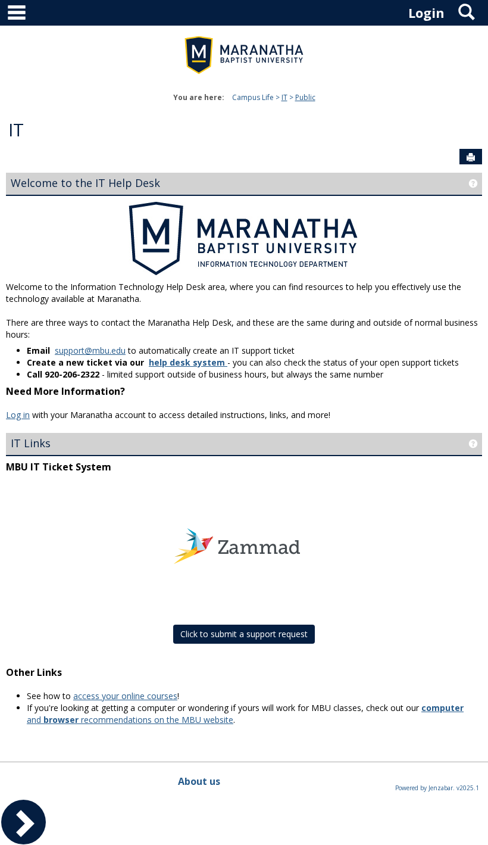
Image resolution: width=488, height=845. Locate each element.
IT (284, 97)
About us (199, 781)
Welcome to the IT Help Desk (85, 183)
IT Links (31, 443)
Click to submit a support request (244, 634)
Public (305, 97)
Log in (18, 414)
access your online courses (125, 695)
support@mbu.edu (90, 350)
